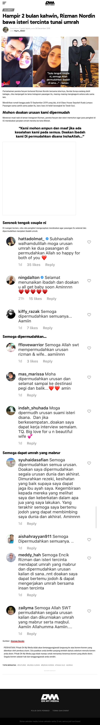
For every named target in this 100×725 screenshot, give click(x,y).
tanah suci (60, 665)
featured (22, 665)
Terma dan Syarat (60, 711)
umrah (70, 665)
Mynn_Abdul (19, 31)
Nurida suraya (34, 665)
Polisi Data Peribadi (40, 711)
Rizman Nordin (17, 641)
